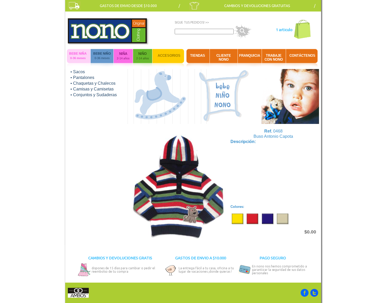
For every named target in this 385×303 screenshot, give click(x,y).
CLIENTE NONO (223, 57)
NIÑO (142, 54)
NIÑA (123, 54)
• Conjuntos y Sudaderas (93, 95)
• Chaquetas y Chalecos (93, 83)
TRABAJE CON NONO (274, 57)
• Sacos (77, 72)
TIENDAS (197, 56)
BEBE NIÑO (102, 53)
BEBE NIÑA (78, 53)
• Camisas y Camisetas (92, 89)
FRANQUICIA (249, 56)
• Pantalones (82, 77)
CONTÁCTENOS (302, 56)
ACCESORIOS (169, 56)
